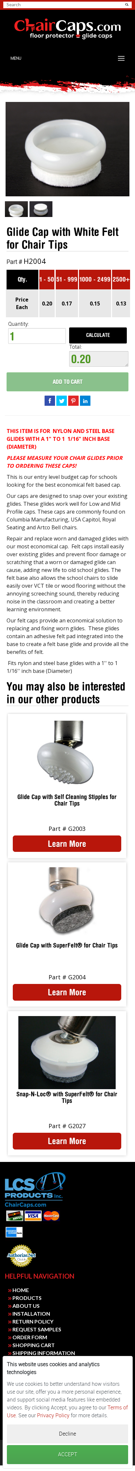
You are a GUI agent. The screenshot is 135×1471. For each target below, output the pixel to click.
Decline (67, 1434)
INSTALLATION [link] (30, 1313)
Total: (75, 347)
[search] (32, 5)
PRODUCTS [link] (26, 1298)
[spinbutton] (37, 336)
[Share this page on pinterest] (73, 400)
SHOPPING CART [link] (33, 1345)
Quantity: (18, 324)
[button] (126, 5)
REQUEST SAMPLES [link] (36, 1329)
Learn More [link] (67, 843)
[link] (67, 29)
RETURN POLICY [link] (32, 1321)
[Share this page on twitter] (61, 400)
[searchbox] (29, 5)
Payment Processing (21, 1269)
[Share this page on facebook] (50, 400)
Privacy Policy (53, 1415)
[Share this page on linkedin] (85, 400)
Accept (67, 1454)
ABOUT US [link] (25, 1306)
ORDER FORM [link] (29, 1337)
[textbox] (98, 359)
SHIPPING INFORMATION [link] (43, 1353)
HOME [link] (20, 1290)
